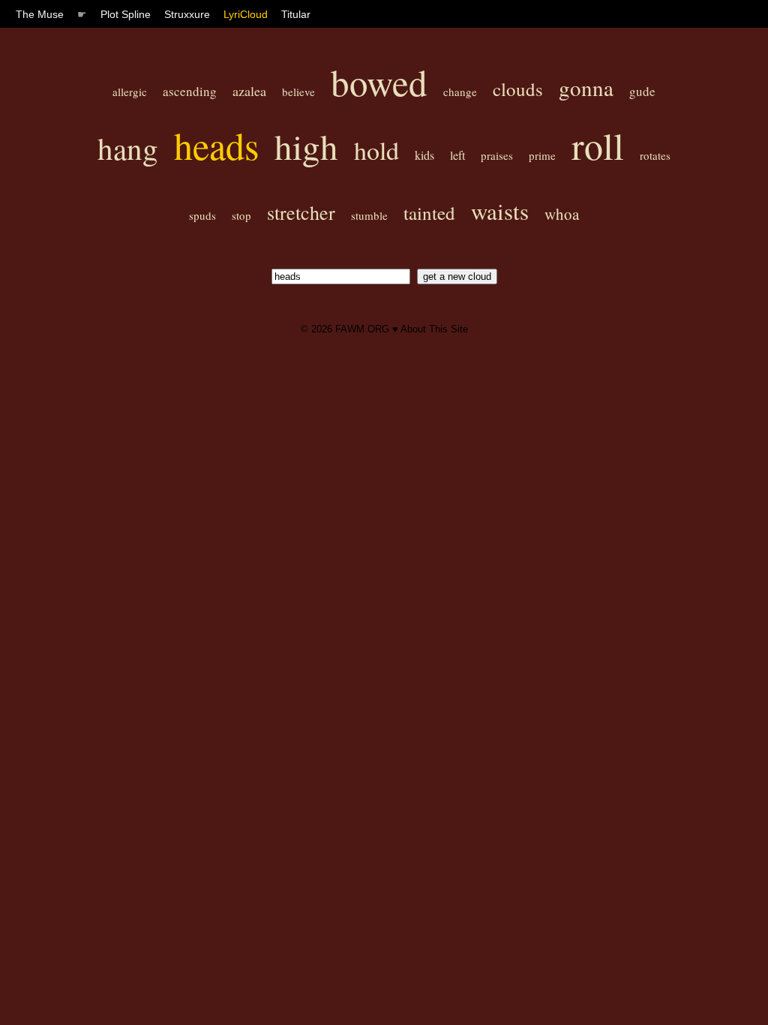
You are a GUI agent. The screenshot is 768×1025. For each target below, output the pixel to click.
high (306, 146)
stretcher (301, 212)
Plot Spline (125, 14)
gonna (586, 87)
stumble (369, 215)
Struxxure (187, 14)
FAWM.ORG (362, 329)
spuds (202, 215)
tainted (429, 212)
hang (128, 148)
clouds (518, 89)
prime (542, 155)
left (457, 155)
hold (376, 150)
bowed (379, 82)
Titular (295, 14)
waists (500, 211)
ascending (190, 91)
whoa (561, 213)
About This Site (434, 329)
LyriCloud (246, 14)
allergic (129, 91)
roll (598, 145)
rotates (655, 155)
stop (241, 215)
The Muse (40, 14)
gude (642, 91)
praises (497, 155)
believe (298, 91)
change (460, 91)
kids (424, 155)
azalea (249, 91)
